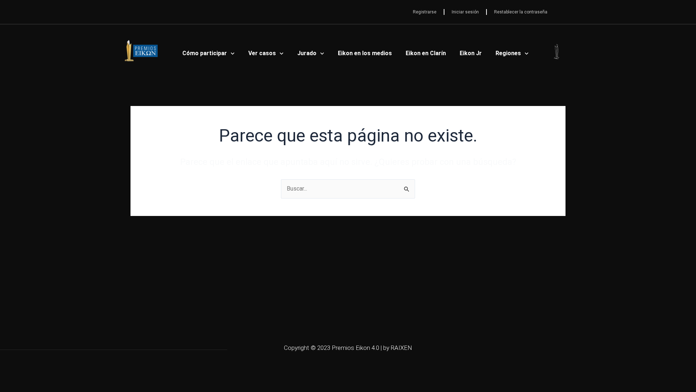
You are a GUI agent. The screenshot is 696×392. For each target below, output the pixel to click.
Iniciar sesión (465, 12)
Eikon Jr (471, 53)
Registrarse (424, 12)
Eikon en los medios (365, 53)
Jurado (306, 53)
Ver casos (262, 53)
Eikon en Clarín (426, 53)
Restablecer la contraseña (520, 12)
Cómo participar (204, 53)
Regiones (508, 53)
